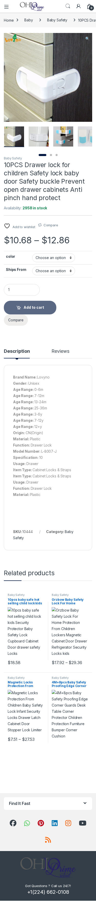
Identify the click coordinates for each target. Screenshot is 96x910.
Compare (51, 225)
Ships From (16, 269)
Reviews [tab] (60, 351)
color (10, 256)
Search (68, 6)
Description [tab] (17, 351)
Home (9, 20)
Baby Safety (57, 20)
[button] (87, 39)
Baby (28, 20)
